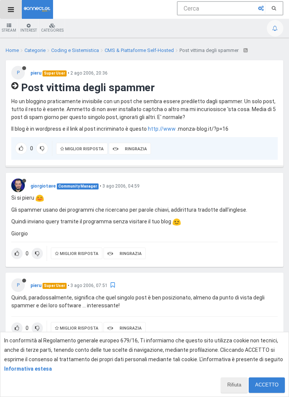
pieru (35, 73)
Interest (28, 30)
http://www (162, 129)
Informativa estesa (28, 369)
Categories (52, 30)
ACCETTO (266, 385)
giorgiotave (43, 186)
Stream (9, 30)
